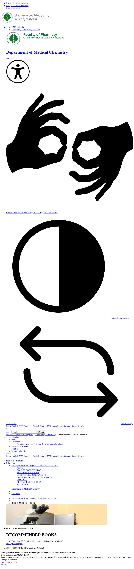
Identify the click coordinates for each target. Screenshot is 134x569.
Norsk (54, 426)
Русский (61, 426)
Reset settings (127, 423)
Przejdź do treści (13, 8)
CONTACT (22, 480)
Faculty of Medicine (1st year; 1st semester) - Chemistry (40, 444)
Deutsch (36, 426)
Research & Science (20, 446)
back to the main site (14, 461)
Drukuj (9, 543)
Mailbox (15, 449)
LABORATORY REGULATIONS (32, 475)
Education (16, 442)
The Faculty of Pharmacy (45, 435)
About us (15, 437)
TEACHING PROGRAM (28, 472)
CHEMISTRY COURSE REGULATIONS (35, 477)
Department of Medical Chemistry (26, 489)
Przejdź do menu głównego (17, 3)
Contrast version (50, 212)
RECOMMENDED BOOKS (29, 482)
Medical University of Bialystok (19, 435)
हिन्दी (49, 426)
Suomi (74, 426)
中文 (21, 426)
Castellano (28, 426)
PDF (14, 543)
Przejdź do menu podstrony (17, 5)
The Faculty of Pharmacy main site (26, 29)
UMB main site (18, 27)
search (9, 432)
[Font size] (7, 453)
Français (43, 426)
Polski (9, 426)
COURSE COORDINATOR (29, 470)
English (15, 426)
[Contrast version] (9, 453)
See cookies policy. (9, 562)
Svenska (80, 426)
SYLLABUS (22, 484)
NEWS (20, 468)
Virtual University (19, 451)
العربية (68, 426)
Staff (13, 439)
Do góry (19, 543)
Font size (37, 212)
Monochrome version (120, 318)
